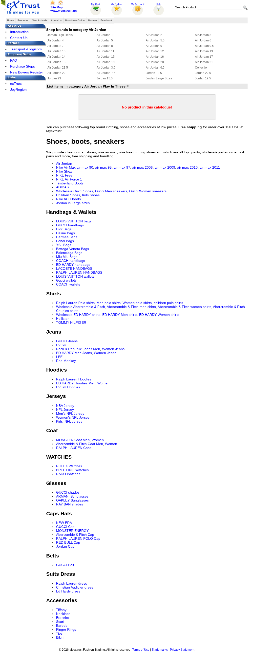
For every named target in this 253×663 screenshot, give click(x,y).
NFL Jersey (65, 410)
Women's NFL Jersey (72, 417)
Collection (202, 67)
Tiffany (61, 610)
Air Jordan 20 (155, 62)
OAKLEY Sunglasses (72, 500)
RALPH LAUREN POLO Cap (78, 538)
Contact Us (18, 38)
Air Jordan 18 (56, 62)
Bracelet (62, 618)
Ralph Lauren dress (71, 583)
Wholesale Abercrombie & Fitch (80, 307)
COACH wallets (68, 284)
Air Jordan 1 (105, 35)
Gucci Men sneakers (111, 191)
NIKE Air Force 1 (69, 179)
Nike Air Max (66, 167)
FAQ (13, 60)
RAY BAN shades (69, 504)
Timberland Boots (70, 183)
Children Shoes (68, 195)
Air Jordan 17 (204, 56)
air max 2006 (142, 167)
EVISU (61, 345)
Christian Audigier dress (74, 587)
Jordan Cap (65, 546)
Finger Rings (66, 629)
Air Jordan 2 (154, 35)
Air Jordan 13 (204, 51)
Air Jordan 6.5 (155, 67)
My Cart (95, 4)
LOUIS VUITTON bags (73, 221)
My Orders (116, 4)
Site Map (56, 7)
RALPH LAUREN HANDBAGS (79, 272)
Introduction (19, 32)
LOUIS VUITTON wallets (75, 276)
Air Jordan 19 (106, 62)
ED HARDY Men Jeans (74, 353)
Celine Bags (65, 233)
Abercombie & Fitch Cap (75, 535)
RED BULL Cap (68, 542)
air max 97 (122, 167)
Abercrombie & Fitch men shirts (131, 307)
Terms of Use (140, 649)
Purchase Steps (22, 66)
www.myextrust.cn (63, 11)
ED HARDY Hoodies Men (75, 383)
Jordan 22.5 (203, 73)
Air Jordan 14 (56, 56)
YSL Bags (63, 245)
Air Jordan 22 (56, 73)
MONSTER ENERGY (72, 531)
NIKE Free (64, 175)
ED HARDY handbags (73, 265)
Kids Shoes (91, 195)
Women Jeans (113, 349)
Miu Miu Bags (66, 257)
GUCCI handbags (70, 225)
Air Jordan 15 (106, 56)
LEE (59, 357)
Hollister (62, 319)
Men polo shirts (109, 303)
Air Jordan (64, 163)
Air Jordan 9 (154, 46)
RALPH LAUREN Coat (73, 448)
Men (96, 349)
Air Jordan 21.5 (57, 67)
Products (23, 20)
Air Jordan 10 (56, 51)
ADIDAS (62, 187)
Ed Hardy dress (68, 591)
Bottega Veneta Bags (72, 249)
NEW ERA (64, 523)
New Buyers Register (26, 72)
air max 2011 (210, 167)
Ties (59, 633)
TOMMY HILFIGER (71, 322)
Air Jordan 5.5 (155, 40)
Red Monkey (66, 361)
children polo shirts (168, 303)
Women (103, 383)
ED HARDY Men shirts (119, 315)
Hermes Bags (66, 237)
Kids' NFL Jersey (69, 421)
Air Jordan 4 (55, 40)
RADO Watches (68, 474)
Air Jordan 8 (105, 46)
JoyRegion (18, 89)
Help (158, 4)
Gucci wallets (66, 280)
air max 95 (103, 167)
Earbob (61, 625)
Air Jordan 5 (105, 40)
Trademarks (160, 649)
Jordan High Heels (60, 35)
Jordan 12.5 (154, 73)
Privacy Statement (182, 649)
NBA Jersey (65, 406)
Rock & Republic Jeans (74, 349)
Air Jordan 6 (203, 40)
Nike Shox (64, 171)
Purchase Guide (75, 20)
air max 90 (85, 167)
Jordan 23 (54, 78)
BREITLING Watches (72, 470)
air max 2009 (165, 167)
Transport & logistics (26, 49)
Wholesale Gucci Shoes (74, 191)
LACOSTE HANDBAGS (74, 268)
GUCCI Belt (65, 565)
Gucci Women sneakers (148, 191)
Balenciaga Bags (69, 253)
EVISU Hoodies (68, 387)
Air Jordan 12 (155, 51)
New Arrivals (39, 20)
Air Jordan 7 (55, 46)
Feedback (106, 20)
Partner (92, 20)
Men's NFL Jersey (70, 413)
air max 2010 (187, 167)
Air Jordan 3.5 (106, 67)
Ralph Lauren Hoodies (73, 379)
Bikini (60, 637)
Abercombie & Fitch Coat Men (79, 444)
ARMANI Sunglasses (72, 496)
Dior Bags (63, 229)
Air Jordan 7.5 (106, 73)
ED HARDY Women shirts (159, 315)
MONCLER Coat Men (73, 440)
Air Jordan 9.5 (204, 46)
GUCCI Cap (65, 527)
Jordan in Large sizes (73, 203)
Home (10, 20)
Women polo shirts (137, 303)
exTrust (16, 84)
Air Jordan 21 (204, 62)
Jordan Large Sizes (159, 78)
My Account (137, 4)
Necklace (63, 614)
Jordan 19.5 (203, 78)
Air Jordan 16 (155, 56)
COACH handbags (70, 261)
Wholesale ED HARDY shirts (78, 315)
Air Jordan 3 (203, 35)
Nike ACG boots (68, 199)
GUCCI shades (68, 492)
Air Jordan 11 (105, 51)
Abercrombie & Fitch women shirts (184, 307)
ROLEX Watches (69, 466)
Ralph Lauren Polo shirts (75, 303)
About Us (56, 20)
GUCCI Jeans (67, 341)
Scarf (60, 622)
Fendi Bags (65, 241)
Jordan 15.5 (105, 78)
